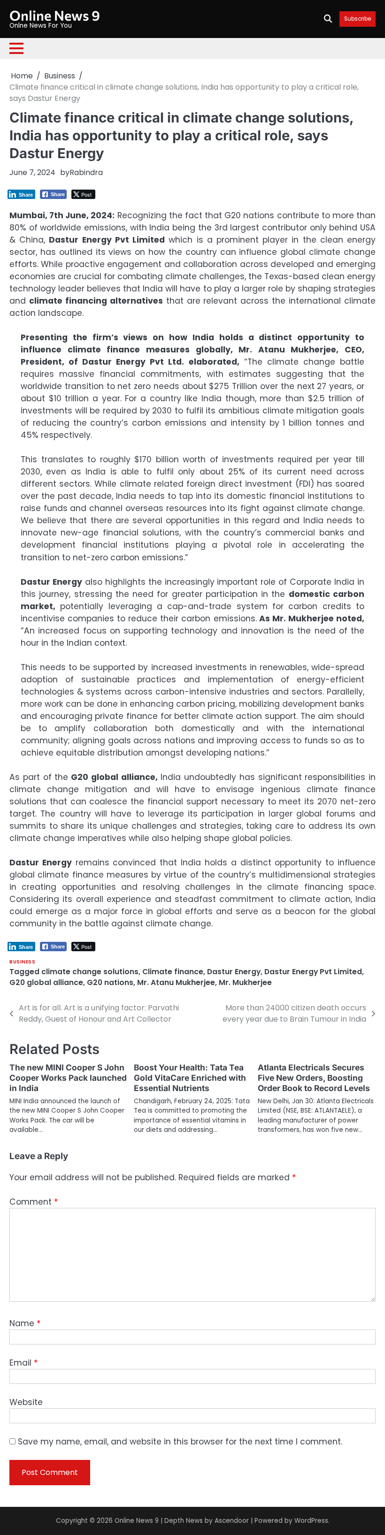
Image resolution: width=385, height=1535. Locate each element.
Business (22, 961)
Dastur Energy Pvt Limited (313, 972)
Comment (33, 1201)
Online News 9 (54, 15)
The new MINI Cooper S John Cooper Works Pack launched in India (68, 1077)
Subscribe (357, 19)
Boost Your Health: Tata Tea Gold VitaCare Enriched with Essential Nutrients (190, 1077)
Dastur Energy (234, 972)
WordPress (311, 1520)
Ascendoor (232, 1520)
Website (26, 1402)
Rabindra (86, 172)
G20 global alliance (46, 982)
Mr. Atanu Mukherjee (176, 982)
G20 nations (110, 982)
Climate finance (172, 972)
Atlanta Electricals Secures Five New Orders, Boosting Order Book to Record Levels (314, 1077)
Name (24, 1323)
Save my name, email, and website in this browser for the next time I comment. (180, 1441)
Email (23, 1362)
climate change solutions (90, 972)
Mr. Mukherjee (245, 982)
